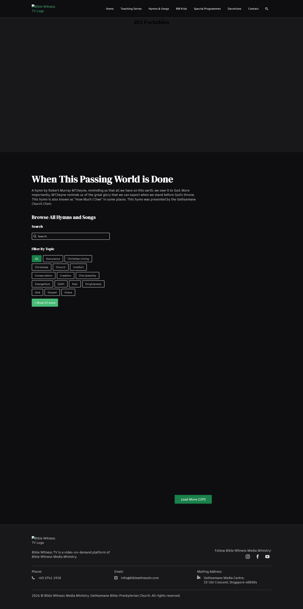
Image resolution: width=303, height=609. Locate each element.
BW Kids (181, 9)
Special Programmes (207, 9)
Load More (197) (193, 499)
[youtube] (267, 556)
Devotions (234, 9)
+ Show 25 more (44, 303)
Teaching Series (131, 9)
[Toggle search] (266, 8)
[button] (37, 258)
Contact (253, 9)
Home (110, 9)
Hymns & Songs (159, 9)
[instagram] (248, 556)
